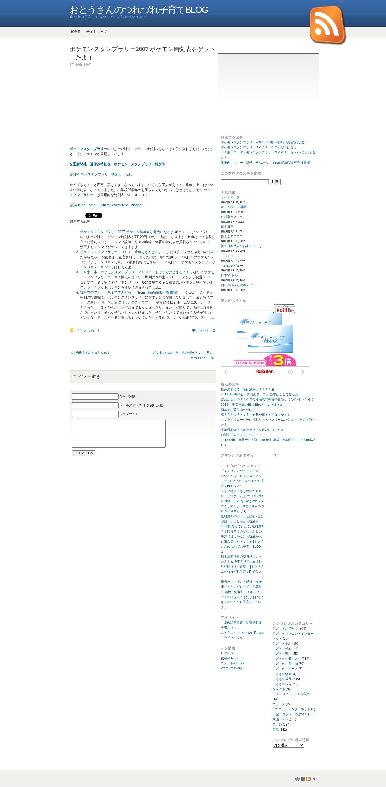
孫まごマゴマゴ (232, 236)
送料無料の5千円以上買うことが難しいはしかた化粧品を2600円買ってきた (242, 521)
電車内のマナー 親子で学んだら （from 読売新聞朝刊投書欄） (130, 292)
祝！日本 (227, 226)
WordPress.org (231, 668)
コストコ (227, 256)
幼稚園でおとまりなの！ (93, 352)
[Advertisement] (114, 109)
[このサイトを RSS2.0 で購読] (328, 25)
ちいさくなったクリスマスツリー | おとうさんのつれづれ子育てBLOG (242, 481)
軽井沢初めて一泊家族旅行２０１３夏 (247, 389)
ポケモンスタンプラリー (88, 149)
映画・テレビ (282, 719)
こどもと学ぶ (282, 643)
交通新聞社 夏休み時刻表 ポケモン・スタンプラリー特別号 (117, 164)
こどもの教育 (282, 684)
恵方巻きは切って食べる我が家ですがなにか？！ (255, 414)
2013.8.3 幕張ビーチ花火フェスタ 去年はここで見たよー (261, 394)
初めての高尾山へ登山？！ (240, 409)
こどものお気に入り (287, 659)
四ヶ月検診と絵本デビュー (240, 285)
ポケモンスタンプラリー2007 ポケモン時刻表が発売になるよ (127, 232)
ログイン (227, 653)
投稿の (229, 658)
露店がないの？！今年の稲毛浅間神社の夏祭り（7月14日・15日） (268, 399)
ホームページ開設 (233, 207)
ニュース (279, 704)
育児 (276, 729)
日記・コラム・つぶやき (290, 714)
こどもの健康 (282, 674)
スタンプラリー (81, 195)
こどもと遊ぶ (282, 654)
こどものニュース (285, 669)
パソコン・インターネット (291, 709)
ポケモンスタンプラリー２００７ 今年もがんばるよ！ (122, 252)
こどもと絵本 (282, 649)
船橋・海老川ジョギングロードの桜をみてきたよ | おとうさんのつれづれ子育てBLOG (242, 597)
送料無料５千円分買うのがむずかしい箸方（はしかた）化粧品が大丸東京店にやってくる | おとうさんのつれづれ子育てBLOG (242, 536)
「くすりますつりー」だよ (240, 471)
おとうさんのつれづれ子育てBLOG (139, 10)
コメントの (232, 663)
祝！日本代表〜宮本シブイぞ (241, 246)
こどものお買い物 (285, 664)
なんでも (279, 689)
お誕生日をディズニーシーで (241, 435)
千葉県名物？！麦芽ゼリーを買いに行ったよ (252, 430)
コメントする (206, 330)
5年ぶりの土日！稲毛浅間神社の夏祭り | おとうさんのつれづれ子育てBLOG (242, 566)
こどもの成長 (282, 679)
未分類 (277, 724)
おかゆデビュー (232, 266)
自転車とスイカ (232, 217)
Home (75, 31)
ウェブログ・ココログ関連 (291, 694)
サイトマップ (96, 31)
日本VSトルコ (231, 275)
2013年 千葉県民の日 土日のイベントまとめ (252, 405)
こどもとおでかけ (87, 330)
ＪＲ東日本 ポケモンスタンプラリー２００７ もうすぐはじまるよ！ (134, 272)
